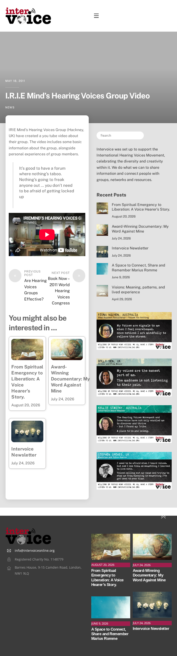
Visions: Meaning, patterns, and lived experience (138, 289)
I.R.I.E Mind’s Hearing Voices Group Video (77, 95)
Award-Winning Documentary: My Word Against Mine (70, 379)
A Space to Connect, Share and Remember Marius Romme (138, 267)
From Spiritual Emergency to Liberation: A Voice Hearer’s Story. (141, 207)
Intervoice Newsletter (130, 248)
